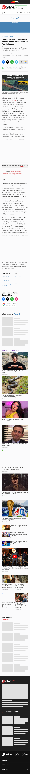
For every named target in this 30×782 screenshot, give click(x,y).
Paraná (26, 12)
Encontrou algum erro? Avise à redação (12, 284)
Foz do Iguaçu (17, 276)
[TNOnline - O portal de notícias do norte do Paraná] (8, 7)
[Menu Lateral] (2, 13)
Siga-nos (22, 62)
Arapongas (13, 12)
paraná (5, 280)
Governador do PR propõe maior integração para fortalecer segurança (12, 174)
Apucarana (7, 12)
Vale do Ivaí (20, 12)
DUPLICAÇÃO (6, 276)
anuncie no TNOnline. (19, 167)
